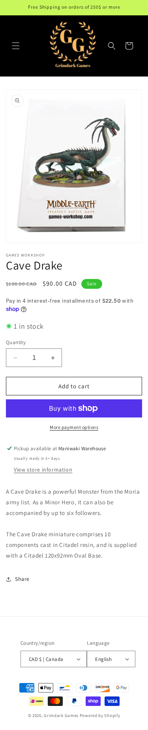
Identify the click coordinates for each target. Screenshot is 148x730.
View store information (43, 469)
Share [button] (22, 578)
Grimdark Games (61, 715)
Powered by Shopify (100, 715)
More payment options (74, 427)
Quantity (16, 342)
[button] (15, 45)
